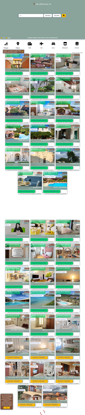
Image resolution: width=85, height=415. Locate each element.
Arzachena (8, 342)
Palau (57, 390)
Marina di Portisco (10, 129)
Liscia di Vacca (35, 413)
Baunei (7, 224)
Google (10, 396)
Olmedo (58, 82)
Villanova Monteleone (36, 295)
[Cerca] (64, 15)
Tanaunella (8, 390)
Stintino (58, 342)
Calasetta (8, 413)
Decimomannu (22, 176)
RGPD (10, 405)
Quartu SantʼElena (61, 319)
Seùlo (32, 58)
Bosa (57, 58)
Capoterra (33, 129)
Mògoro (8, 248)
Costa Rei (58, 413)
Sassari (33, 248)
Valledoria (33, 105)
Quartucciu (34, 366)
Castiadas (58, 366)
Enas (32, 224)
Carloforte (59, 248)
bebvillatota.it (42, 4)
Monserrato (9, 58)
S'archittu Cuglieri (60, 272)
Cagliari (8, 82)
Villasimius (8, 153)
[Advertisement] (42, 208)
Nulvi (57, 153)
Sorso (32, 153)
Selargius (33, 82)
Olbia (7, 105)
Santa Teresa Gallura (61, 105)
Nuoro (58, 129)
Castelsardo (59, 224)
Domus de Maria (35, 342)
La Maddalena (9, 272)
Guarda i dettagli (13, 357)
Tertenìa (8, 295)
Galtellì (58, 295)
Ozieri (32, 319)
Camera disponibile (13, 73)
